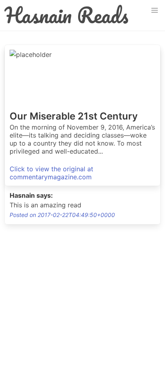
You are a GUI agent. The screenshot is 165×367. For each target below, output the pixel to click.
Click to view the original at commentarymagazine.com (51, 173)
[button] (154, 10)
